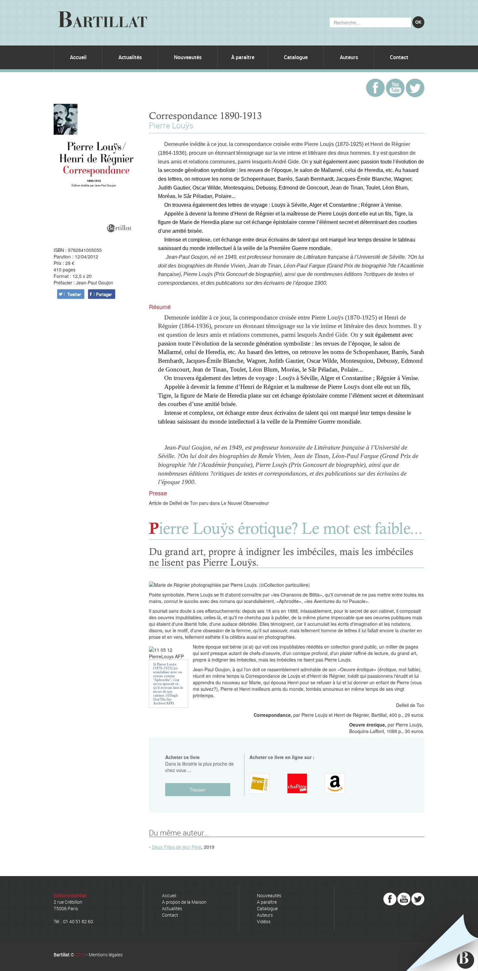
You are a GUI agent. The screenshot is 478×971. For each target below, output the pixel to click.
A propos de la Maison (184, 902)
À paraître (242, 57)
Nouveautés (188, 57)
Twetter (74, 294)
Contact (399, 57)
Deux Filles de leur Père (176, 847)
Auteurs (349, 57)
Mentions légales (106, 954)
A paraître (267, 902)
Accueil (78, 57)
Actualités (130, 57)
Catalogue (296, 57)
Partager (104, 294)
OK (418, 22)
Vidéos (264, 921)
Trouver (198, 789)
